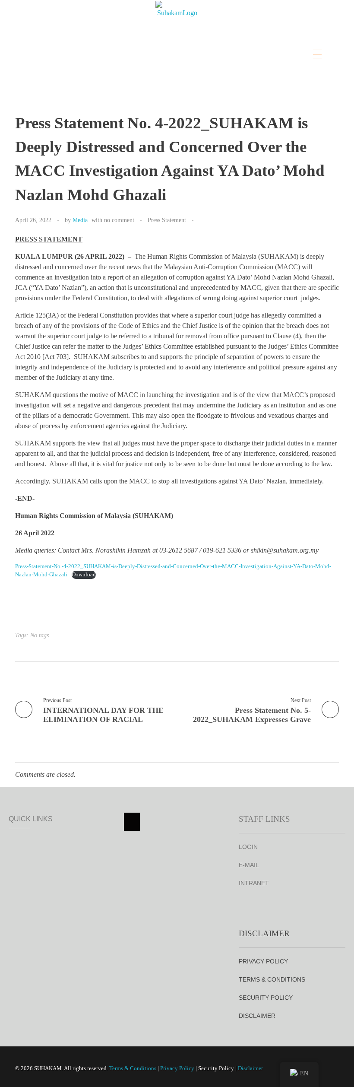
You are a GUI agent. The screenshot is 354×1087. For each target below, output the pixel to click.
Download (84, 575)
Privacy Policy (177, 1068)
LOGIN (248, 846)
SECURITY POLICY (266, 997)
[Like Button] (202, 220)
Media (80, 219)
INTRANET (254, 883)
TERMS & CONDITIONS (272, 979)
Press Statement (167, 219)
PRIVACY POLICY (263, 961)
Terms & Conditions (132, 1068)
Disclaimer (250, 1068)
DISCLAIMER (257, 1015)
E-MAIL (249, 864)
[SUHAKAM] (177, 24)
